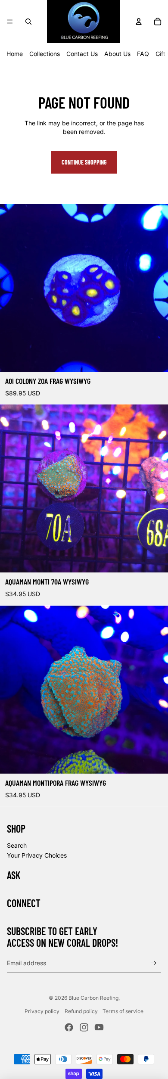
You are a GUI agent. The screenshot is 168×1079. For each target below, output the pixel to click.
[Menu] (10, 21)
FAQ (143, 53)
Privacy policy (42, 1011)
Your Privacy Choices (37, 855)
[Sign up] (153, 963)
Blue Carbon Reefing (93, 998)
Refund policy (81, 1011)
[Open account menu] (138, 21)
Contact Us (82, 53)
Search (17, 845)
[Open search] (28, 21)
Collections (44, 53)
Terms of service (123, 1011)
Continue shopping (84, 162)
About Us (117, 53)
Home (14, 53)
